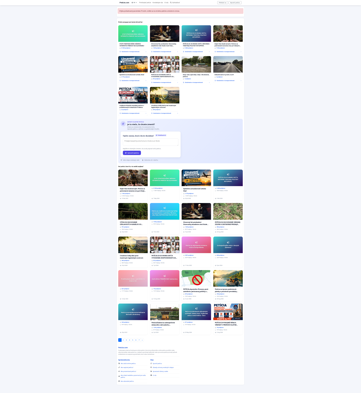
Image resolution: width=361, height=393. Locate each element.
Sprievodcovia (124, 360)
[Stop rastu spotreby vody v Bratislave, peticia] (196, 70)
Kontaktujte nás (158, 2)
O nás (166, 2)
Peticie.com (124, 3)
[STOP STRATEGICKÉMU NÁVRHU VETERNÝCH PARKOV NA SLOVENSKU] (133, 39)
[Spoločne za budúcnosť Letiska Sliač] (133, 69)
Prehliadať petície (145, 2)
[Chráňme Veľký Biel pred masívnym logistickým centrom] (164, 101)
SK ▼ (135, 2)
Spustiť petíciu (235, 2)
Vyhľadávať (176, 2)
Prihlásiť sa (222, 2)
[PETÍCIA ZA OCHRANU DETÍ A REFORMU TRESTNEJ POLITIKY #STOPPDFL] (196, 39)
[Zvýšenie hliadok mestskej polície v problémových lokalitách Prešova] (133, 101)
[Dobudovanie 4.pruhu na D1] (228, 69)
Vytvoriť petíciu (133, 153)
